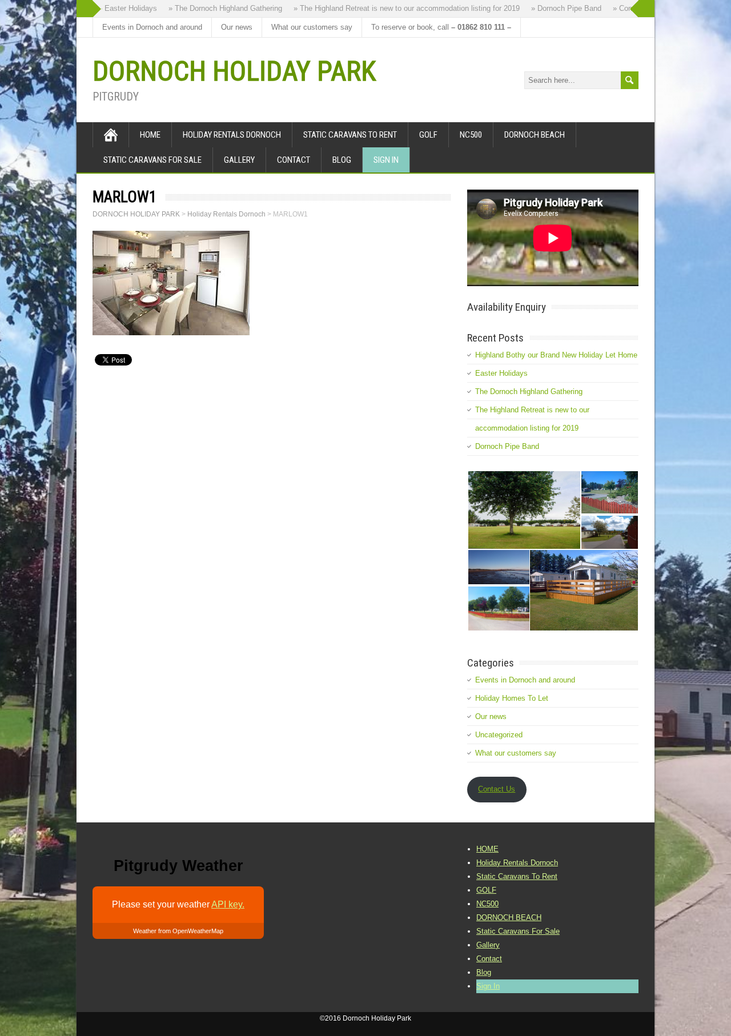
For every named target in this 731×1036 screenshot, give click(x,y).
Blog (341, 160)
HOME (150, 135)
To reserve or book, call (441, 27)
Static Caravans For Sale (152, 160)
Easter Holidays (501, 373)
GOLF (428, 135)
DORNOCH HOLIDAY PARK (234, 71)
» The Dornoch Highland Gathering (218, 8)
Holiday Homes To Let (511, 698)
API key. (227, 904)
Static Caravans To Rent (350, 135)
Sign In (386, 160)
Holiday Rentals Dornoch (232, 135)
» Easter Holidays (120, 8)
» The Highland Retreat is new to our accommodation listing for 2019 (399, 8)
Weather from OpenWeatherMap (178, 930)
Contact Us (496, 789)
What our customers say (311, 27)
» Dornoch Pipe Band (559, 8)
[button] (523, 510)
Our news (236, 27)
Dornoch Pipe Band (507, 446)
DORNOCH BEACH (534, 135)
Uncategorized (499, 734)
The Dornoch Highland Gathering (529, 391)
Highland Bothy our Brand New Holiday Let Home (556, 355)
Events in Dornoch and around (152, 27)
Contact (293, 160)
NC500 (471, 135)
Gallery (239, 160)
